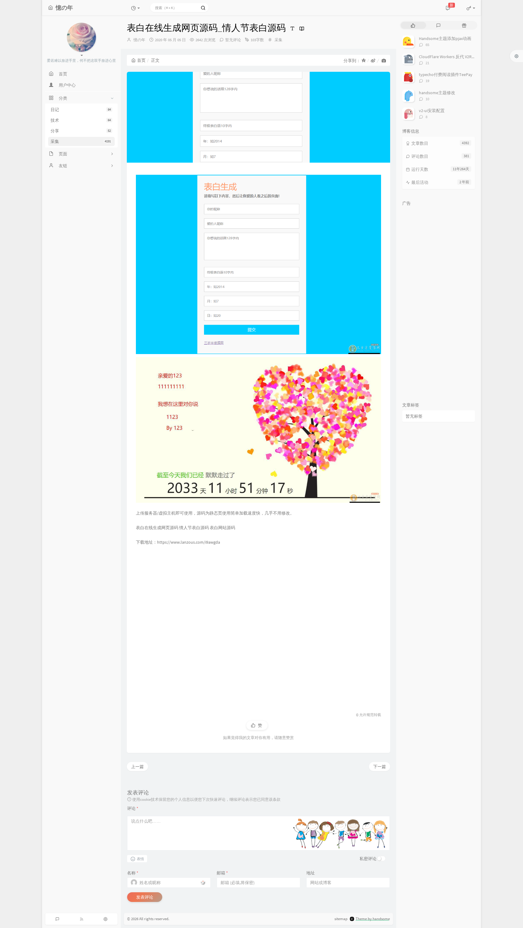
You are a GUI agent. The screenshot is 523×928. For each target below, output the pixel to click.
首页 (141, 60)
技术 (81, 120)
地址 (310, 873)
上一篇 (137, 766)
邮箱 (222, 873)
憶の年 (139, 39)
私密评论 (368, 858)
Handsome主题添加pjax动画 (445, 38)
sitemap (340, 918)
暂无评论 (233, 39)
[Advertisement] (258, 626)
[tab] (413, 25)
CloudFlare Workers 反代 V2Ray (447, 56)
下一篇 (379, 766)
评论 (132, 808)
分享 (81, 131)
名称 (132, 873)
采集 (81, 141)
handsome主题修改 (437, 92)
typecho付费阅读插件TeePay (445, 74)
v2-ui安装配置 (432, 110)
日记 (81, 109)
